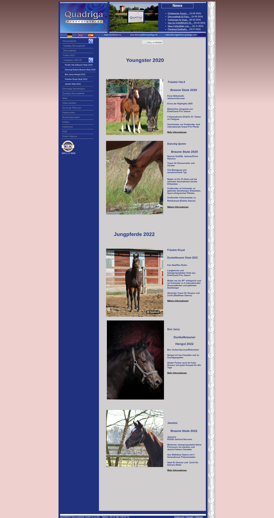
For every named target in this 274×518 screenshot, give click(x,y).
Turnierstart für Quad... (178, 20)
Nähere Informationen (178, 301)
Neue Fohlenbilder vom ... (179, 26)
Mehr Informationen (177, 132)
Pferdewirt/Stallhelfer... (178, 29)
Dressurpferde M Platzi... (179, 16)
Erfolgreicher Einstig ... (178, 13)
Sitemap (199, 517)
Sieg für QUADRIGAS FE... (180, 23)
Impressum (179, 517)
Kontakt (189, 517)
